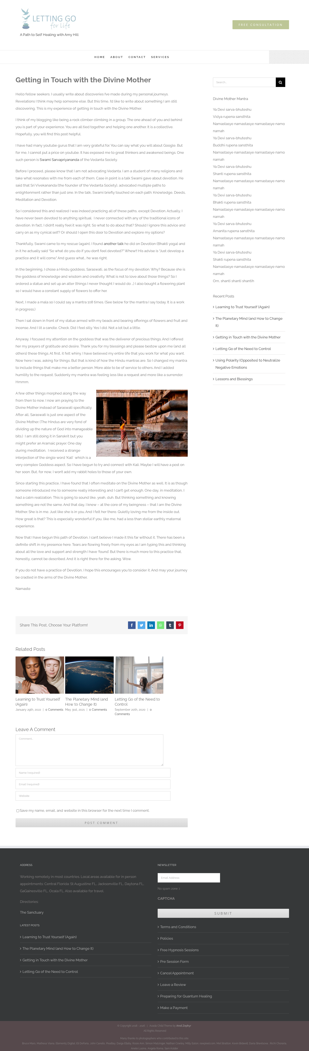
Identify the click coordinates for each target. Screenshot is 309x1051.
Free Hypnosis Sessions (179, 950)
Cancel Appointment (177, 973)
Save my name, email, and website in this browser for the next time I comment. (84, 810)
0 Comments (54, 709)
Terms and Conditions (178, 927)
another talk (114, 244)
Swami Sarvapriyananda (59, 160)
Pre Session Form (174, 961)
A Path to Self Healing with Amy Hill (49, 35)
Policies (166, 938)
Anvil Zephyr (183, 1025)
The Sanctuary (32, 912)
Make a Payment (174, 1008)
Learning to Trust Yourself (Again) (242, 307)
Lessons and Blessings (234, 379)
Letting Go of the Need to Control (243, 349)
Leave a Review (173, 985)
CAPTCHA (166, 898)
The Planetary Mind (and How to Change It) (58, 948)
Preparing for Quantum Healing (186, 996)
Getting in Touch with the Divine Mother (248, 337)
